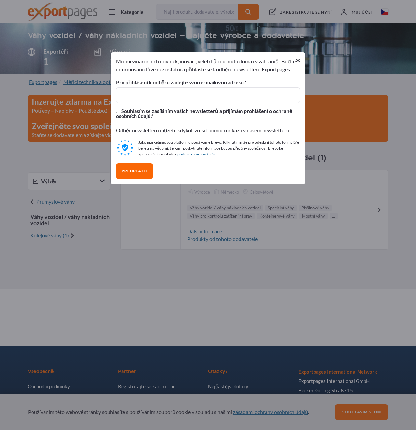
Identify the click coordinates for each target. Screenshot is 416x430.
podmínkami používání (196, 154)
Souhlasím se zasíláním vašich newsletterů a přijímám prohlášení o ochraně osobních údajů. (204, 113)
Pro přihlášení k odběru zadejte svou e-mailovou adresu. (180, 82)
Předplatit (135, 171)
